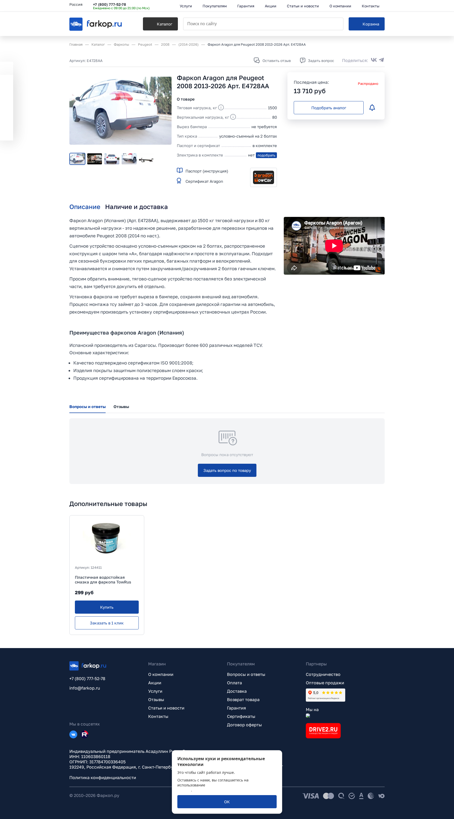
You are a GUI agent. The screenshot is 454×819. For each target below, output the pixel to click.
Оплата (234, 682)
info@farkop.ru (84, 688)
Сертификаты (241, 716)
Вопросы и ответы (246, 674)
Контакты (158, 716)
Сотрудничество (323, 674)
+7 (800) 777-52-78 (109, 4)
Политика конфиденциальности (102, 777)
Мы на (312, 709)
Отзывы (156, 699)
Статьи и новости (166, 708)
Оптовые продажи (325, 682)
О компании (160, 674)
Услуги (155, 691)
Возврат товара (243, 699)
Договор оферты (244, 724)
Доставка (237, 691)
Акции (154, 682)
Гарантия (236, 708)
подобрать (266, 155)
